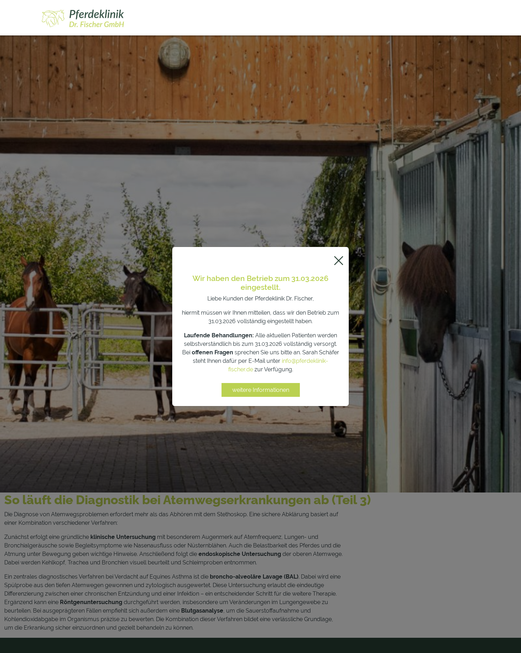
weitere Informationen (260, 390)
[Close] (338, 260)
